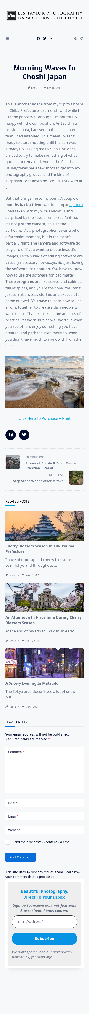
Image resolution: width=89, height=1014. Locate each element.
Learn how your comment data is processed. (42, 874)
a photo (76, 204)
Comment (16, 752)
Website (14, 830)
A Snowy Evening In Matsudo (31, 683)
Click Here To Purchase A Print (44, 418)
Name (13, 803)
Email (13, 816)
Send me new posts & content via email (41, 842)
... (55, 565)
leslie (34, 87)
